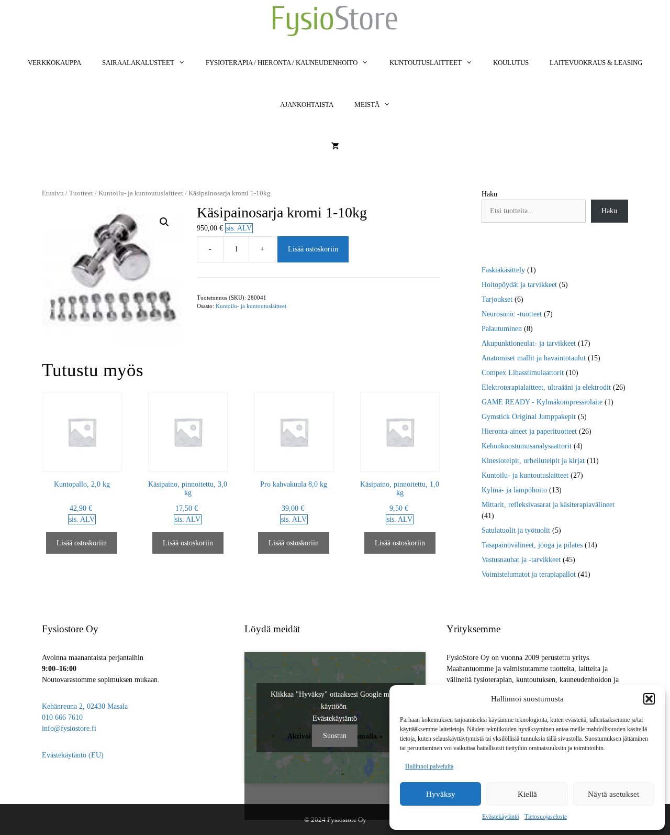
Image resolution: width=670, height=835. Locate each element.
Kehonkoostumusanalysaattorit (527, 446)
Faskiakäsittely (503, 270)
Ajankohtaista (306, 104)
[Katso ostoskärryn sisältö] (335, 147)
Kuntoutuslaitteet (425, 63)
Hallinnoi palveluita (429, 766)
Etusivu (53, 193)
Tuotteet (81, 193)
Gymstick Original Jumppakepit (529, 417)
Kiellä (527, 794)
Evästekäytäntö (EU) (73, 755)
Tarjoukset (497, 299)
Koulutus (511, 63)
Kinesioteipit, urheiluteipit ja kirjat (533, 461)
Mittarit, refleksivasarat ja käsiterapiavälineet (548, 505)
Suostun (335, 736)
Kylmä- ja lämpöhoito (514, 490)
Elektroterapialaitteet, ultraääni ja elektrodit (546, 387)
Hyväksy (440, 794)
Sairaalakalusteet (138, 63)
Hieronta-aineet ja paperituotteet (529, 431)
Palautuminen (502, 329)
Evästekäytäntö (500, 816)
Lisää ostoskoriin (313, 249)
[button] (649, 699)
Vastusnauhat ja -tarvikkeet (521, 560)
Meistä (366, 104)
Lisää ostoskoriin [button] (82, 543)
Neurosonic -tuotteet (512, 314)
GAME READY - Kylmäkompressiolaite (542, 402)
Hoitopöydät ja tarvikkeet (519, 285)
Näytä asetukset (613, 794)
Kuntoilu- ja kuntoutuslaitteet (140, 193)
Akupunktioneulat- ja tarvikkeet (529, 343)
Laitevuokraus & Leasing (596, 63)
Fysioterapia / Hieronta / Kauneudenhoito (282, 63)
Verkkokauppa (54, 63)
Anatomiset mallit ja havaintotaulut (534, 358)
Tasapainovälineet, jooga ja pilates (532, 545)
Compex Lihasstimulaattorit (523, 373)
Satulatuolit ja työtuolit (516, 530)
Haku (489, 194)
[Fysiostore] (334, 21)
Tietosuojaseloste (545, 816)
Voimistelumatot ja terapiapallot (529, 574)
